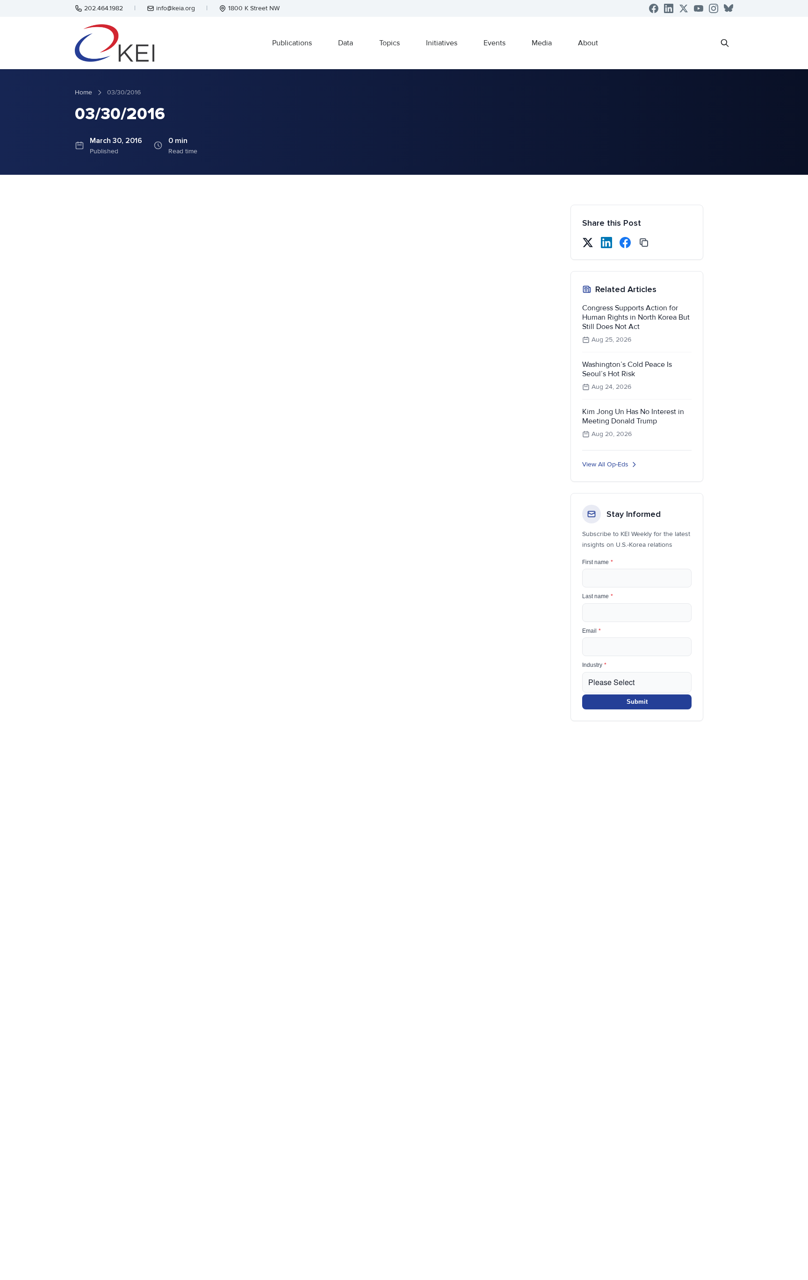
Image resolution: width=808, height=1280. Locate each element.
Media (542, 43)
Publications (292, 43)
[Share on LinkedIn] (606, 242)
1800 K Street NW (254, 8)
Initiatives (441, 43)
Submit (637, 701)
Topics (389, 43)
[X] (683, 8)
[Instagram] (713, 8)
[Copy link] (643, 242)
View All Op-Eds (605, 464)
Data (345, 43)
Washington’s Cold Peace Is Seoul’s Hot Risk (627, 369)
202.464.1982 (103, 8)
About (588, 43)
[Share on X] (587, 242)
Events (494, 43)
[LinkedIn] (668, 8)
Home (83, 92)
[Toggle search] (724, 43)
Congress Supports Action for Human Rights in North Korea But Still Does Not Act (636, 317)
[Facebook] (653, 8)
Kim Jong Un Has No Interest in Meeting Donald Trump (633, 416)
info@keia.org (175, 8)
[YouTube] (698, 8)
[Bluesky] (728, 8)
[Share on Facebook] (625, 242)
